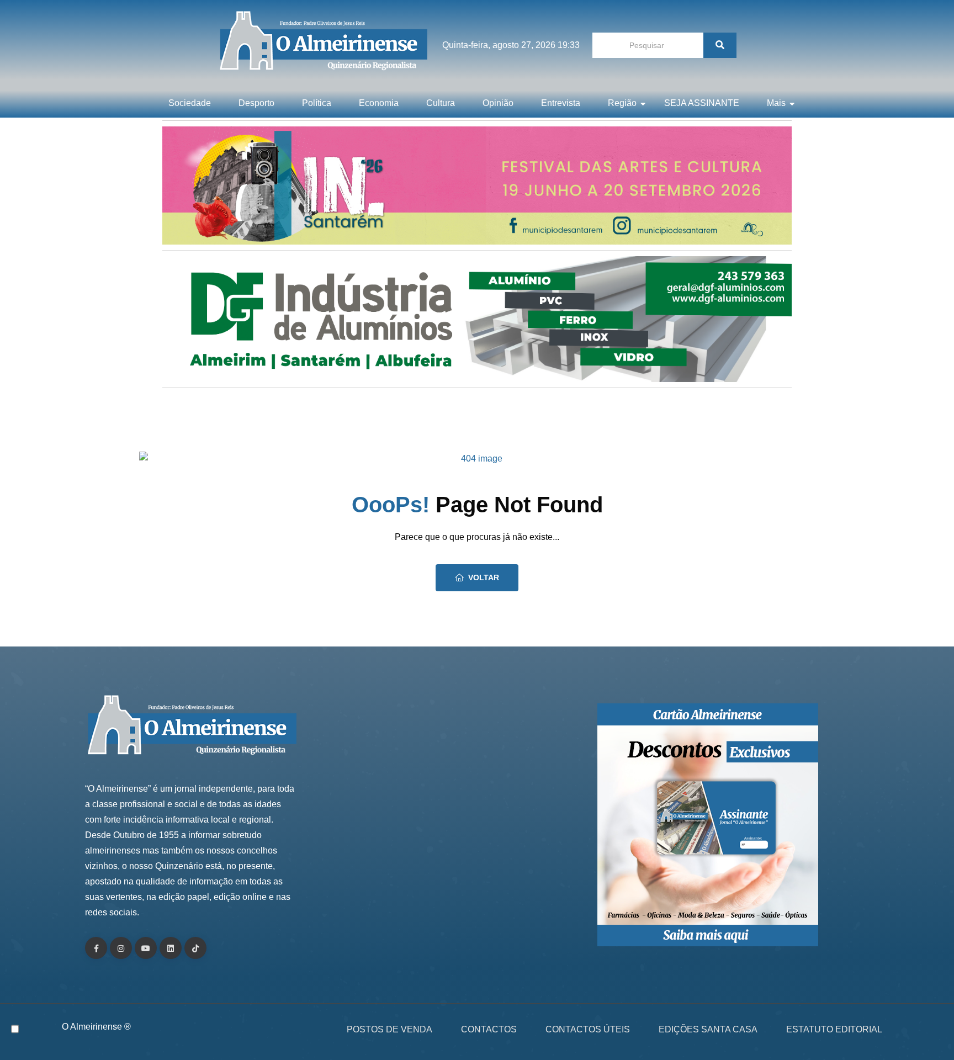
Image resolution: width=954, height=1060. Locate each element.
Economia (379, 103)
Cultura (440, 103)
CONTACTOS (489, 1029)
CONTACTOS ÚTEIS (587, 1029)
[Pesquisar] (719, 45)
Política (316, 103)
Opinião (498, 103)
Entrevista (560, 103)
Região (622, 103)
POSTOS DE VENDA (389, 1029)
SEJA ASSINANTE (701, 103)
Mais (776, 103)
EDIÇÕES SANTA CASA (708, 1029)
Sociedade (189, 103)
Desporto (256, 103)
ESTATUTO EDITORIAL (834, 1029)
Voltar (483, 577)
